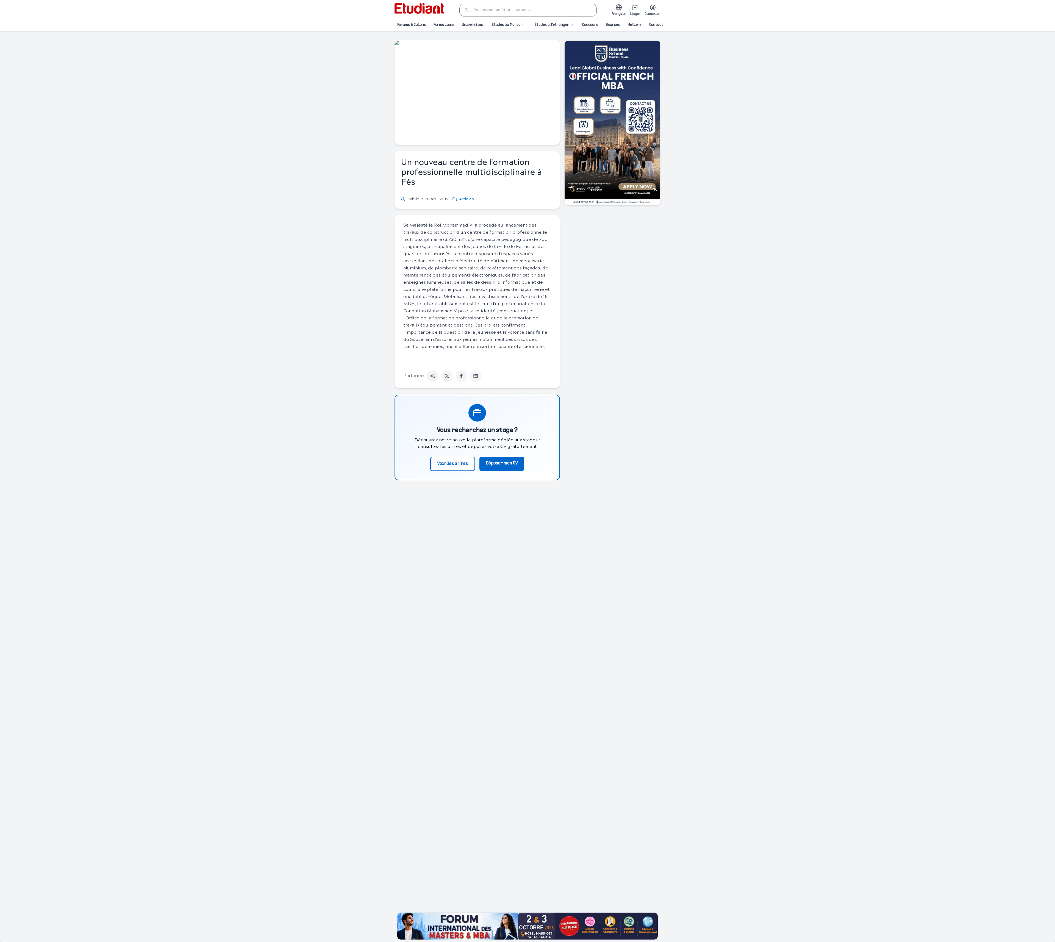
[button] (528, 10)
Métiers (635, 25)
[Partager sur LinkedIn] (475, 375)
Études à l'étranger (552, 25)
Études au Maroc (506, 25)
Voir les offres (452, 464)
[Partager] (432, 375)
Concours (590, 25)
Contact (656, 25)
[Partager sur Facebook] (461, 375)
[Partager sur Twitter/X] (447, 375)
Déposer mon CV (502, 463)
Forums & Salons (411, 25)
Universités (472, 25)
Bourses (613, 25)
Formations (444, 25)
